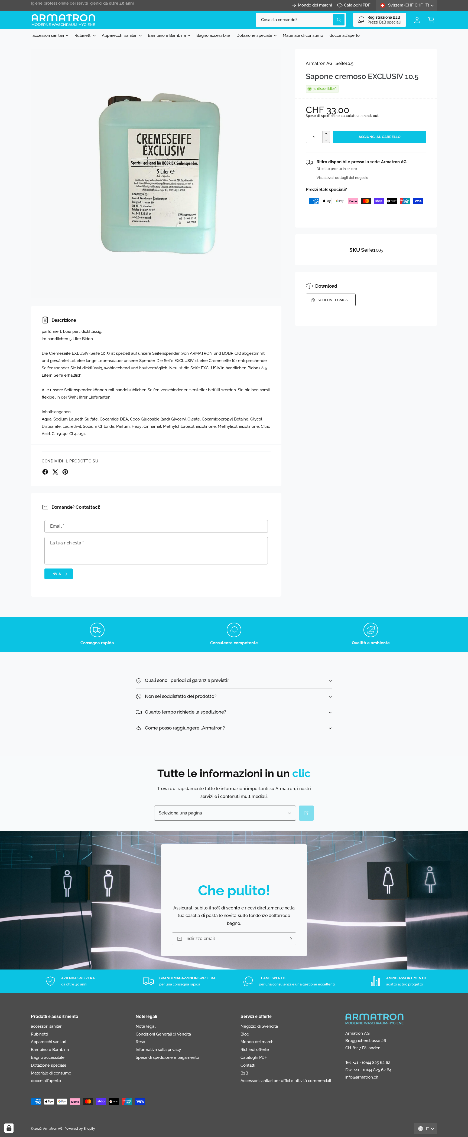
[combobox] (301, 20)
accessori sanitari (48, 35)
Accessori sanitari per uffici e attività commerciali (285, 1080)
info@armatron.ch (361, 1077)
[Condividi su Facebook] (45, 471)
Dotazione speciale (254, 35)
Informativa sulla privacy (158, 1049)
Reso (140, 1041)
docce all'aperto (46, 1080)
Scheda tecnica (333, 300)
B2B (244, 1073)
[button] (431, 20)
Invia (56, 574)
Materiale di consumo (51, 1073)
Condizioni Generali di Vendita (163, 1034)
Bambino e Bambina (167, 35)
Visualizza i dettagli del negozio (342, 177)
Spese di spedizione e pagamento (167, 1057)
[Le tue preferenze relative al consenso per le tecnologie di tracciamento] (9, 1128)
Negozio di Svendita (259, 1026)
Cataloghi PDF (357, 5)
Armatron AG (53, 1129)
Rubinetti (82, 35)
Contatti (247, 1065)
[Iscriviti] (290, 938)
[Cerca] (306, 813)
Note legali (146, 1026)
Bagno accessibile (47, 1057)
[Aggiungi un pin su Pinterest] (65, 471)
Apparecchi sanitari (119, 35)
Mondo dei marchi (315, 5)
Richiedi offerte (254, 1049)
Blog (244, 1034)
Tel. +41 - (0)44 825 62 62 (367, 1062)
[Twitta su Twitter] (55, 471)
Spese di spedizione (323, 116)
